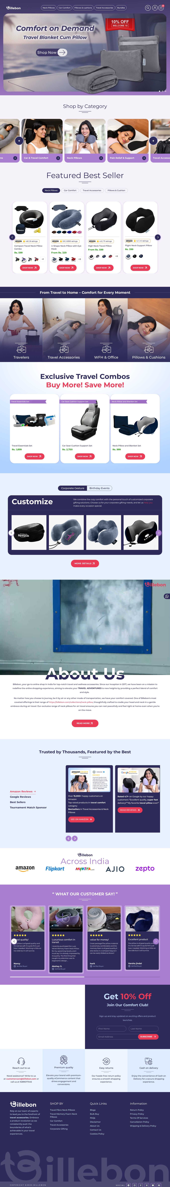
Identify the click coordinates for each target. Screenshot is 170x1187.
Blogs (93, 1110)
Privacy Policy (137, 1114)
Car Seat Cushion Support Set (77, 446)
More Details (83, 563)
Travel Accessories (104, 8)
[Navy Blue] (67, 259)
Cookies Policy (97, 1134)
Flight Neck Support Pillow (138, 245)
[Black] (17, 259)
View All (19, 364)
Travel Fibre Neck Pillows (62, 1110)
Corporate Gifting (59, 1129)
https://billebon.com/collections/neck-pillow (71, 702)
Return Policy (137, 1110)
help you (148, 502)
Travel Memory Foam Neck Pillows (63, 1115)
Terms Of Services (139, 1118)
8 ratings (34, 241)
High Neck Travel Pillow (100, 246)
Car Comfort (64, 8)
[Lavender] (24, 259)
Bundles (121, 8)
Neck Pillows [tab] (51, 190)
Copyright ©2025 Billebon (28, 1185)
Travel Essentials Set (22, 446)
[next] (158, 237)
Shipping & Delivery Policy (143, 1126)
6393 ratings (72, 241)
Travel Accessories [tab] (92, 190)
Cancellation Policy (139, 1122)
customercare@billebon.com (21, 1079)
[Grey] (30, 259)
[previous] (12, 237)
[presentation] (19, 140)
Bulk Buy (94, 1114)
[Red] (36, 259)
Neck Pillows (49, 8)
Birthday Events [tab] (99, 488)
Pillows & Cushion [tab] (116, 190)
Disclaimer (95, 1122)
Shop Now (27, 268)
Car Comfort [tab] (70, 190)
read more (83, 723)
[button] (156, 941)
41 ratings (144, 241)
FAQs (92, 1118)
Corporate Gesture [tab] (72, 488)
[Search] (148, 8)
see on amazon (79, 819)
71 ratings (107, 241)
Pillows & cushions (83, 8)
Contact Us (95, 1130)
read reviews (128, 810)
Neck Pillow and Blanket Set (127, 446)
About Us (94, 1126)
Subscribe (146, 1036)
